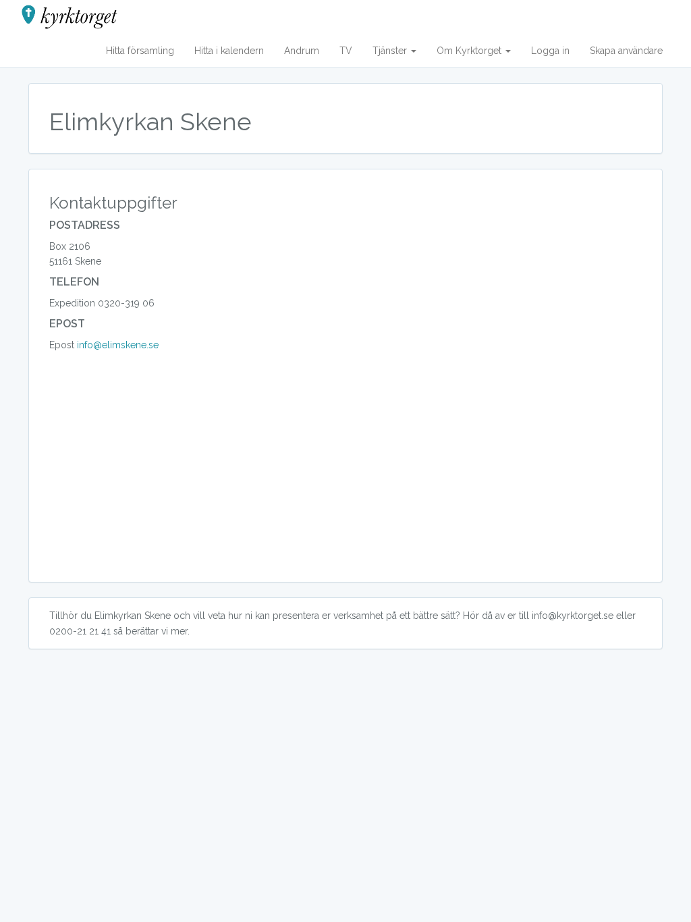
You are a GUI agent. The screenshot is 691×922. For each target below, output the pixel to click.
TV (345, 50)
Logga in (550, 50)
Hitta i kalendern (229, 50)
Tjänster (391, 50)
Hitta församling (140, 50)
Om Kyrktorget (470, 50)
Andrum (301, 50)
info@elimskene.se (118, 345)
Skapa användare (626, 50)
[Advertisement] (345, 477)
